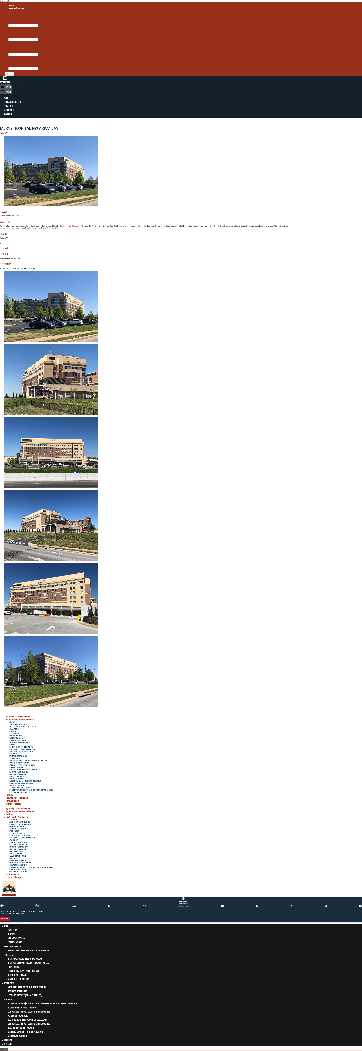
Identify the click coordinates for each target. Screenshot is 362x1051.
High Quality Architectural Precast (18, 717)
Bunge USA (12, 731)
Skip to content (5, 1)
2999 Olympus (13, 820)
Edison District (14, 831)
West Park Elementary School (18, 792)
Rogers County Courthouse (17, 860)
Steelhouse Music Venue (16, 785)
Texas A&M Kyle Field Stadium (18, 865)
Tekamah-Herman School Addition (19, 788)
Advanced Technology (13, 804)
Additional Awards (17, 1036)
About (7, 98)
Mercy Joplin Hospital (16, 851)
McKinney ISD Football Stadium (18, 847)
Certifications (15, 942)
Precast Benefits (12, 102)
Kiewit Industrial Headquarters (19, 842)
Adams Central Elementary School (19, 822)
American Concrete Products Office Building (23, 726)
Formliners (9, 795)
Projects (8, 106)
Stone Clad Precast (12, 801)
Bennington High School (16, 826)
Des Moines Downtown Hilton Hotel (20, 742)
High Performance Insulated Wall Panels (20, 720)
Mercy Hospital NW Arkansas (18, 774)
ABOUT (3, 911)
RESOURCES (32, 911)
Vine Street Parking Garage (17, 869)
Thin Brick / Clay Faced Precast (17, 798)
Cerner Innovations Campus (17, 738)
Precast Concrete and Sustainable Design (28, 951)
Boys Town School (14, 733)
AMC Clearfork (14, 729)
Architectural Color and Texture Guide (27, 987)
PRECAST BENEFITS (12, 911)
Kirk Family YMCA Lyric (16, 767)
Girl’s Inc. (12, 745)
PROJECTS (23, 911)
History (11, 934)
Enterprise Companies (16, 8)
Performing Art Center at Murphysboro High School (25, 781)
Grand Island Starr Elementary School (21, 751)
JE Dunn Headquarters (16, 758)
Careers (11, 5)
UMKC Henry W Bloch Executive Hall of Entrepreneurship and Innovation (31, 790)
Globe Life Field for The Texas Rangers (21, 747)
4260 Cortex (13, 722)
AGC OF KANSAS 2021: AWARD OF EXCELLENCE (27, 1020)
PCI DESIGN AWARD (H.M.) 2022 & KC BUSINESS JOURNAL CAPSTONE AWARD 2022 (43, 1004)
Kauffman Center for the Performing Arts (22, 765)
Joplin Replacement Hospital (77, 226)
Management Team (16, 938)
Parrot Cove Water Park (16, 779)
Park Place (12, 858)
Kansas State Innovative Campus (19, 763)
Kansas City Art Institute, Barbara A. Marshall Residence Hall (28, 760)
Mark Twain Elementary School (18, 772)
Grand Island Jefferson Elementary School (22, 749)
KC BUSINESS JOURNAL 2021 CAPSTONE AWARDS (29, 1012)
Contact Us (3, 914)
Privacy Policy (25, 922)
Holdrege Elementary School (18, 756)
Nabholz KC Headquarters (17, 776)
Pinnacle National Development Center (21, 783)
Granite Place (13, 754)
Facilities (12, 930)
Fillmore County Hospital (17, 833)
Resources (9, 110)
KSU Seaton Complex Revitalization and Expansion (24, 769)
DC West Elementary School (17, 740)
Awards (8, 114)
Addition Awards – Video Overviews (25, 1032)
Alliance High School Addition (18, 724)
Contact (8, 1044)
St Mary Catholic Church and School (20, 863)
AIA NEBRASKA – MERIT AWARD (22, 1008)
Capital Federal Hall (15, 736)
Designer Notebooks (17, 991)
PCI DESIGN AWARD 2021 (18, 1016)
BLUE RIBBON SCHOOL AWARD (21, 1028)
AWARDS (41, 911)
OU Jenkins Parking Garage (17, 856)
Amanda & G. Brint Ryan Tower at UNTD (20, 824)
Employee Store (4, 919)
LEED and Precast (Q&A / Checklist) (25, 995)
